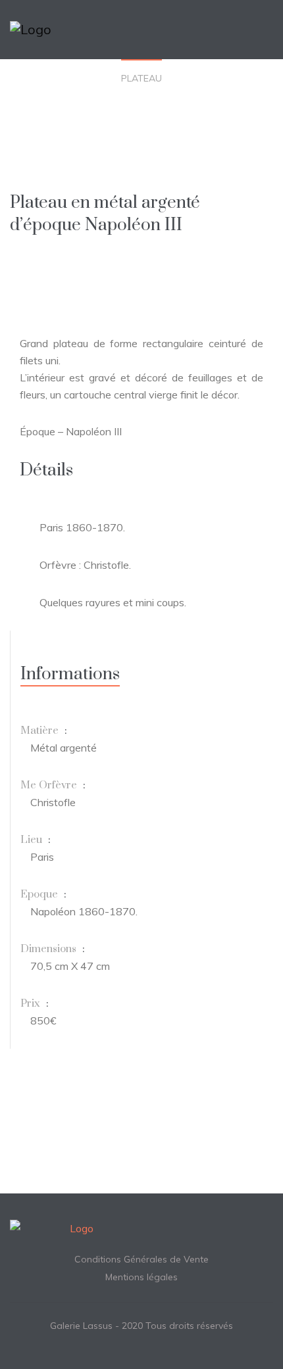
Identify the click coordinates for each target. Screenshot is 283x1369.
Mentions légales (141, 1277)
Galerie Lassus (81, 1326)
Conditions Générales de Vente (141, 1259)
